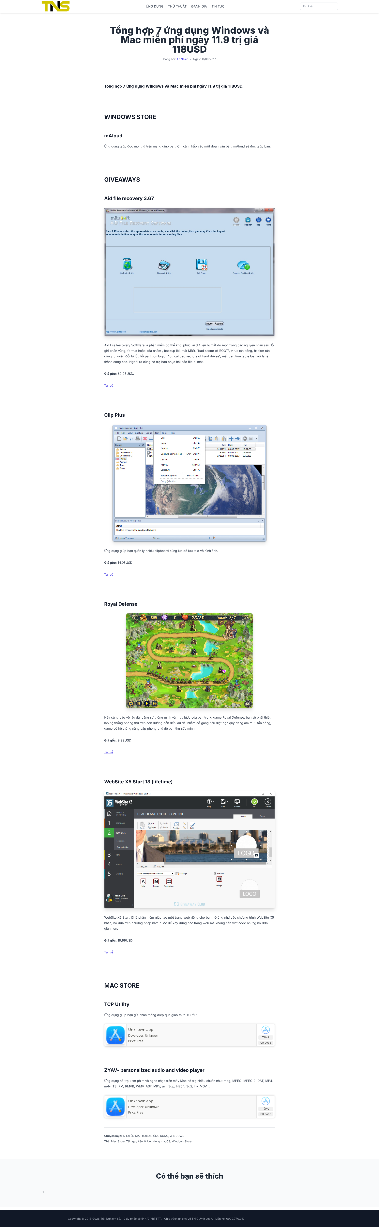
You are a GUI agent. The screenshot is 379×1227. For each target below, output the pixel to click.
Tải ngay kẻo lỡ (136, 1141)
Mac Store (118, 1141)
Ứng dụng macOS (158, 1141)
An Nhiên (182, 59)
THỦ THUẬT (177, 6)
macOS (147, 1135)
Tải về (108, 385)
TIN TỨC (218, 6)
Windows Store (181, 1141)
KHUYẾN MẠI (132, 1135)
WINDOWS (177, 1135)
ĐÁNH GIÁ (199, 6)
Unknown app (140, 1029)
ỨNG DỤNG (154, 6)
